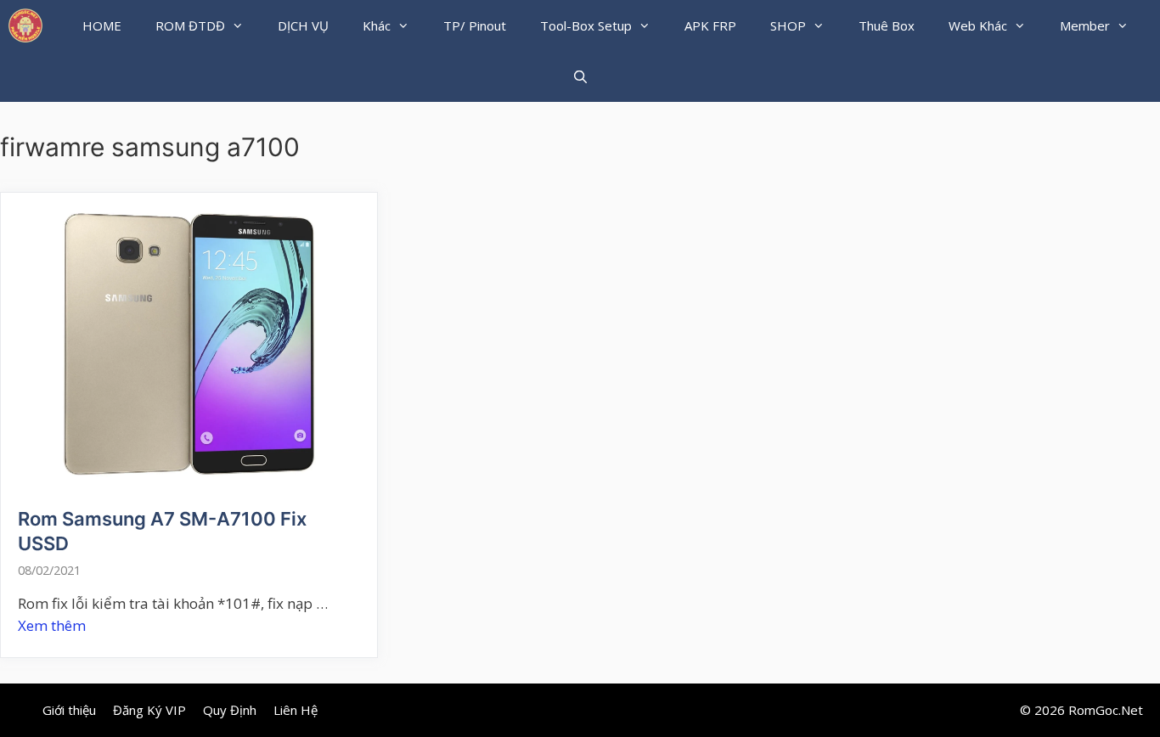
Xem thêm (52, 625)
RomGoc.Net (1105, 709)
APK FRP (710, 25)
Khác (377, 25)
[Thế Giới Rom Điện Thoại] (25, 25)
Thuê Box (887, 25)
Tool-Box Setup (586, 25)
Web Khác (978, 25)
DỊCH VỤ (303, 25)
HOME (101, 25)
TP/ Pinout (474, 25)
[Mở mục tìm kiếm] (580, 76)
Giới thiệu (69, 709)
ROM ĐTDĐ (190, 25)
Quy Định (229, 709)
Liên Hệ (295, 709)
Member (1085, 25)
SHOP (788, 25)
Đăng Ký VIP (149, 709)
